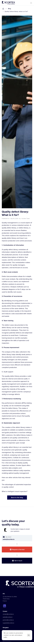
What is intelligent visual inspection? (14, 491)
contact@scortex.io (8, 614)
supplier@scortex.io (8, 623)
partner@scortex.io (8, 620)
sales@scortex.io (8, 539)
